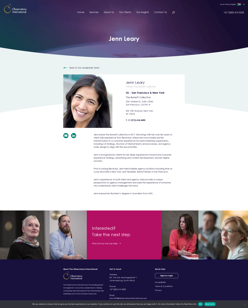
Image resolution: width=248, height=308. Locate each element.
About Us (109, 12)
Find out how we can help (105, 243)
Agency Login (166, 275)
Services (94, 12)
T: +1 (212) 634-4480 (135, 120)
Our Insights (142, 12)
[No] (244, 304)
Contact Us (160, 12)
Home (80, 12)
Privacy (158, 290)
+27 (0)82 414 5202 (234, 12)
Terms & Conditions (164, 286)
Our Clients (125, 12)
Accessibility (160, 282)
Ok (200, 304)
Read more (210, 304)
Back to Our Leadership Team (84, 67)
